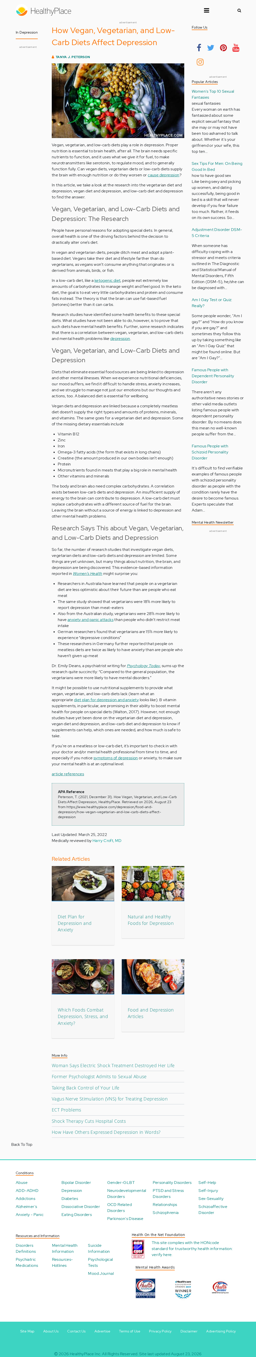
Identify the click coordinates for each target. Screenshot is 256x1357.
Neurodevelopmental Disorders (126, 1193)
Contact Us (76, 1331)
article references (68, 774)
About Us (50, 1331)
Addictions (25, 1198)
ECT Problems (66, 1110)
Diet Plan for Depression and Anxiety (75, 923)
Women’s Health (87, 573)
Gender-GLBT (121, 1182)
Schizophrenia (165, 1212)
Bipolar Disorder (76, 1182)
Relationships (165, 1204)
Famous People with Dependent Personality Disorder (213, 376)
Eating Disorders (77, 1214)
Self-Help (207, 1182)
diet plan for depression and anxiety (106, 699)
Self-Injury (208, 1190)
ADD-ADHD (27, 1190)
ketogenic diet (107, 280)
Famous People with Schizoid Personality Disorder (210, 452)
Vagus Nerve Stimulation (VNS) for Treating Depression (110, 1099)
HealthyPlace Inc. (85, 1353)
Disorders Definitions (26, 1248)
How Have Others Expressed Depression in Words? (106, 1132)
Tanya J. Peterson (73, 57)
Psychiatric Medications (27, 1262)
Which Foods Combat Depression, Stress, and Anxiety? (83, 1016)
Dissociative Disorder (81, 1206)
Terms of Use (129, 1331)
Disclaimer (189, 1331)
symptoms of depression (116, 758)
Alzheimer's (26, 1206)
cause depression (163, 175)
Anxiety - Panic (30, 1214)
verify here (162, 1254)
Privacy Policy (160, 1331)
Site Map (27, 1331)
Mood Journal (101, 1273)
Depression (72, 1190)
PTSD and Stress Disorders (168, 1193)
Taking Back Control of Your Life (86, 1088)
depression (120, 338)
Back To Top (21, 1144)
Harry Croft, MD (107, 840)
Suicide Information (99, 1248)
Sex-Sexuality (211, 1198)
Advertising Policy (221, 1331)
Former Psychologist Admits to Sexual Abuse (99, 1076)
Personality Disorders (172, 1182)
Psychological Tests (100, 1262)
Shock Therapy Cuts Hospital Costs (89, 1121)
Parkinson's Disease (125, 1218)
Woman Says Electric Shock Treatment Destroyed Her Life (113, 1065)
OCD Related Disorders (119, 1207)
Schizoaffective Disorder (212, 1209)
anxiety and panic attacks (91, 619)
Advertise (102, 1331)
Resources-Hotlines (62, 1262)
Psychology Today (143, 665)
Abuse (22, 1182)
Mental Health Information (65, 1248)
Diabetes (70, 1198)
